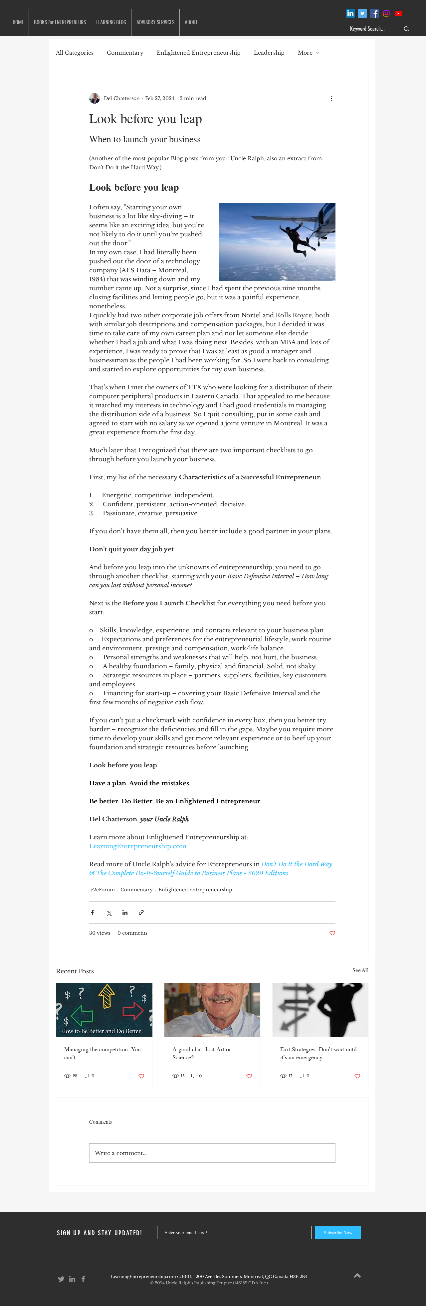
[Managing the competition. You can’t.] (104, 1010)
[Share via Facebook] (92, 912)
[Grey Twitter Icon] (61, 1279)
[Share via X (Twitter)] (109, 912)
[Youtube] (398, 13)
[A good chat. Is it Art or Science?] (212, 1010)
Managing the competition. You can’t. (102, 1053)
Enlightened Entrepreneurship (199, 52)
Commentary (125, 52)
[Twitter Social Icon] (362, 13)
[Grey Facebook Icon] (83, 1279)
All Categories (75, 52)
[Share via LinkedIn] (125, 912)
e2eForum (103, 890)
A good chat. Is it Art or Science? (201, 1053)
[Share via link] (141, 912)
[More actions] (331, 98)
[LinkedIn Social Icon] (350, 13)
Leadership (269, 52)
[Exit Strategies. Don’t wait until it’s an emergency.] (320, 1010)
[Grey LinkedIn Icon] (72, 1279)
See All (360, 970)
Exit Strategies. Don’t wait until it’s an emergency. (318, 1053)
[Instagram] (386, 13)
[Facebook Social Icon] (374, 13)
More (305, 52)
